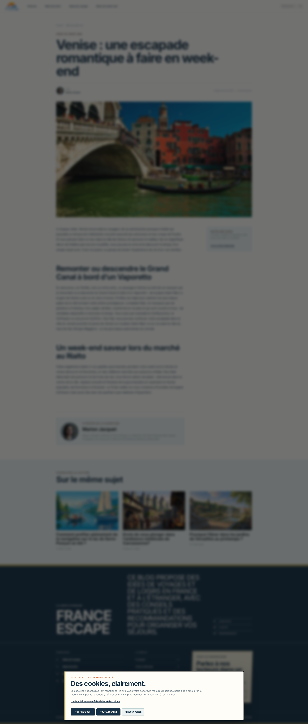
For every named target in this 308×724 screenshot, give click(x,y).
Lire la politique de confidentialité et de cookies (95, 701)
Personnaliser (133, 712)
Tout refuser (82, 712)
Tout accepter (108, 712)
